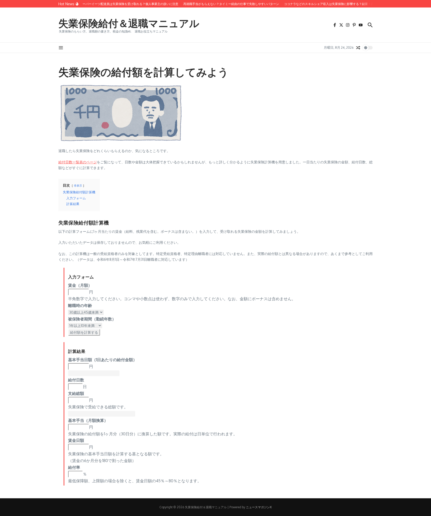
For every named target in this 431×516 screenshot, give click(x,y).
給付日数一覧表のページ (77, 162)
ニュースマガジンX (259, 507)
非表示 (78, 185)
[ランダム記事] (358, 48)
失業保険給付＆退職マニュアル (128, 23)
